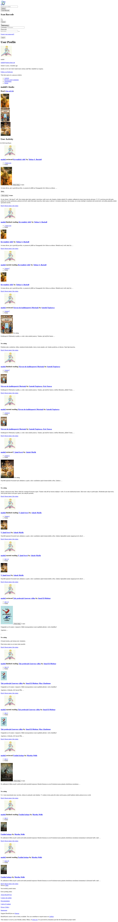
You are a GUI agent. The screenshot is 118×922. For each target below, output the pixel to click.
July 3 (6, 713)
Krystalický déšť (19, 159)
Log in (3, 37)
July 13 (6, 602)
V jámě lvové (18, 452)
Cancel (3, 22)
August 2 (7, 413)
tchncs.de (35, 919)
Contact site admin (6, 898)
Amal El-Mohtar (44, 598)
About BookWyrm (6, 895)
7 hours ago (7, 163)
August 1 (7, 455)
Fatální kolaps (18, 755)
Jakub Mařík (31, 452)
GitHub (51, 916)
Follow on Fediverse (7, 72)
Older (6, 885)
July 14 (6, 559)
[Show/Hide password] (19, 31)
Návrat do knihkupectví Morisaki (26, 308)
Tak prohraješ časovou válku (24, 598)
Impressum (4, 910)
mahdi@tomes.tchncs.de (8, 62)
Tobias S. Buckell (35, 159)
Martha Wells (32, 755)
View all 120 (9, 91)
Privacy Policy (5, 907)
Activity (6, 78)
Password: (4, 29)
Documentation (5, 901)
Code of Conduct (6, 904)
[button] (59, 143)
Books (6, 83)
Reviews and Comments (11, 80)
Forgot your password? (7, 34)
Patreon (17, 913)
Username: (4, 27)
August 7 (7, 268)
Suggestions (7, 81)
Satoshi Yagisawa (48, 308)
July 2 (6, 759)
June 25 (6, 861)
